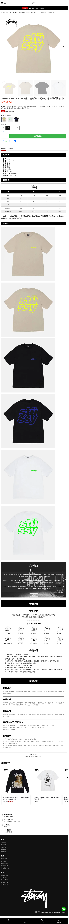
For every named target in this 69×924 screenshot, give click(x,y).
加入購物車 (38, 136)
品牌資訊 (3, 849)
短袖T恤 (15, 12)
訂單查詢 (3, 861)
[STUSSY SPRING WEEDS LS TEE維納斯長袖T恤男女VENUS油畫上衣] (16, 780)
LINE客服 (4, 859)
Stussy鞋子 (4, 884)
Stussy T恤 (8, 12)
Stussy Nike (4, 875)
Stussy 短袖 (10, 216)
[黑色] (16, 119)
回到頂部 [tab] (3, 148)
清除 (2, 131)
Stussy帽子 (4, 880)
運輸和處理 (4, 865)
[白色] (10, 119)
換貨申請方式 (5, 868)
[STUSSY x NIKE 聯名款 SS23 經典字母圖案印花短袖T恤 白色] (46, 780)
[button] (64, 3)
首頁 (2, 12)
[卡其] (4, 119)
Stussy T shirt (11, 161)
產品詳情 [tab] (10, 148)
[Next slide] (63, 47)
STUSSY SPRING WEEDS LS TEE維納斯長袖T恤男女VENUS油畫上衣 (16, 798)
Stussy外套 (4, 882)
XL (17, 128)
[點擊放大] (33, 46)
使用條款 (3, 842)
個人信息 (3, 847)
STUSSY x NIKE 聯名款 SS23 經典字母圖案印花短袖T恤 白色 (46, 798)
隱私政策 (3, 844)
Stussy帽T (4, 877)
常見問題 (3, 852)
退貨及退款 (4, 863)
